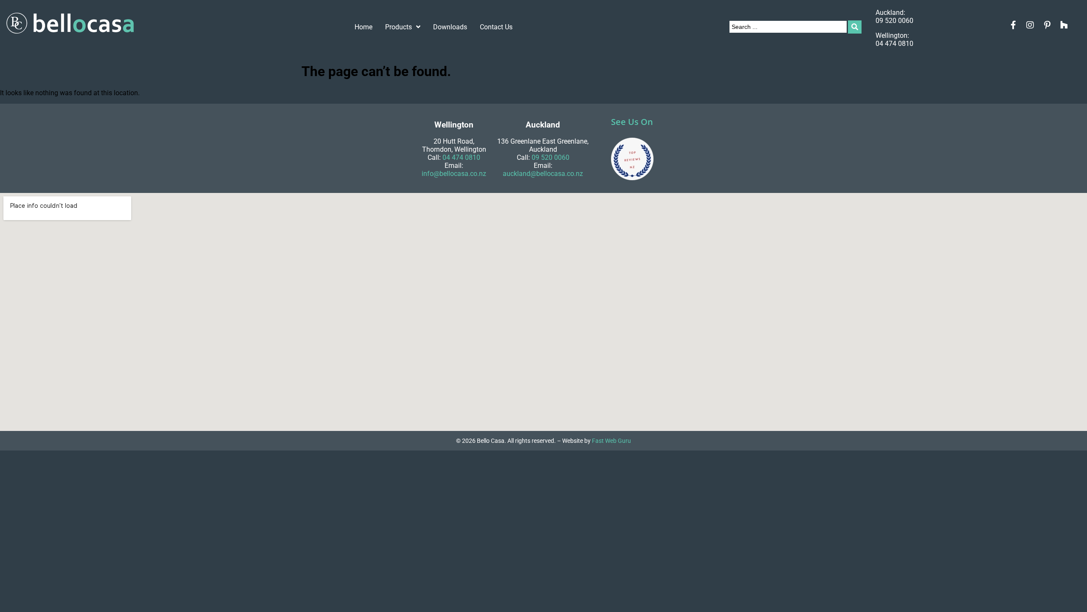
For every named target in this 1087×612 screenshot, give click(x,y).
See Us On (632, 122)
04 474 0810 (894, 44)
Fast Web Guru (611, 440)
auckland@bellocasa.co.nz (543, 174)
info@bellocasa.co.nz (454, 174)
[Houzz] (1064, 25)
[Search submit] (855, 27)
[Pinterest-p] (1047, 25)
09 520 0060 (894, 21)
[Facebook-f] (1013, 25)
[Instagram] (1030, 25)
